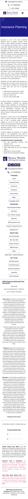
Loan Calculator (8, 469)
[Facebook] (9, 164)
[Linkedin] (18, 164)
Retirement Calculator (20, 467)
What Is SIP (13, 477)
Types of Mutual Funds (17, 478)
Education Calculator (7, 467)
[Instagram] (12, 164)
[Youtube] (15, 164)
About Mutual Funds (16, 482)
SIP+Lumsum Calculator (17, 466)
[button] (22, 13)
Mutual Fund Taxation (17, 480)
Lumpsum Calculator (15, 462)
